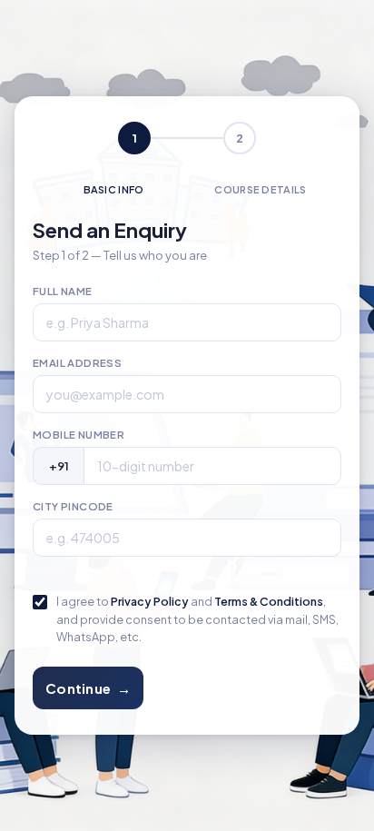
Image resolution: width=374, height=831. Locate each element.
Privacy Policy (150, 601)
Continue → (88, 688)
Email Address (77, 363)
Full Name (63, 291)
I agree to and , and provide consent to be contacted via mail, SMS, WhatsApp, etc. (197, 619)
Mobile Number (78, 434)
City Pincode (73, 506)
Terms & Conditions (268, 601)
